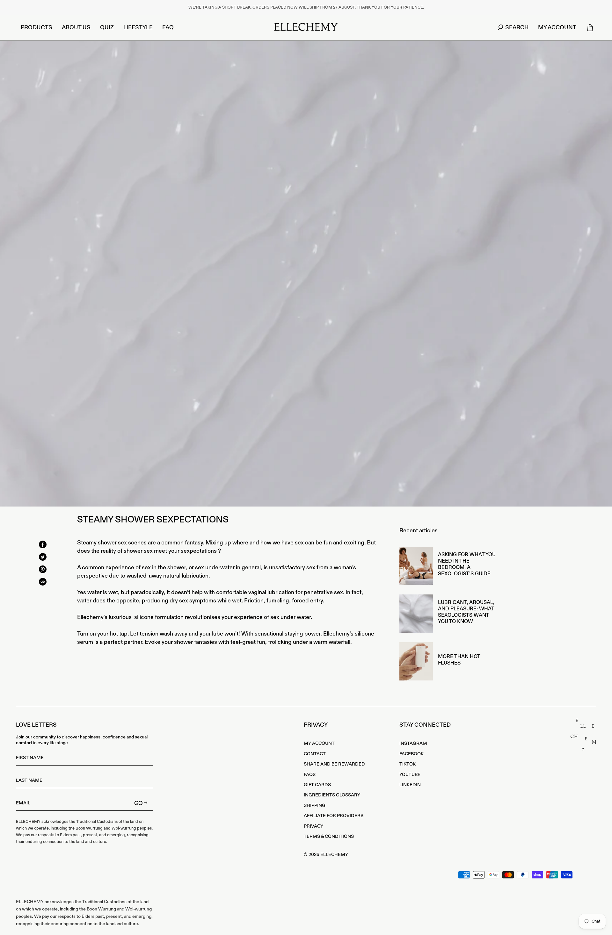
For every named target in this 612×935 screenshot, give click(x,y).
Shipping (314, 806)
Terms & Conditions (329, 836)
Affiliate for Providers (333, 816)
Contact (315, 754)
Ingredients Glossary (332, 795)
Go (138, 803)
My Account (319, 743)
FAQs (310, 775)
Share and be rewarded (334, 764)
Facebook (411, 754)
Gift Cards (317, 785)
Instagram (413, 743)
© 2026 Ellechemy (326, 855)
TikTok (407, 764)
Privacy (313, 826)
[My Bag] (590, 27)
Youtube (409, 775)
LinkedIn (410, 785)
